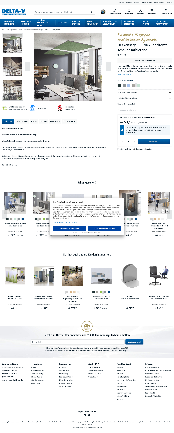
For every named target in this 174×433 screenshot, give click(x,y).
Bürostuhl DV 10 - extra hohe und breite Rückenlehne (130, 297)
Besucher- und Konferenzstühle (126, 380)
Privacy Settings (35, 383)
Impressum (34, 367)
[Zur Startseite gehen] (14, 12)
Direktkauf (129, 2)
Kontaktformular (18, 380)
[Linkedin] (89, 415)
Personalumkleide (150, 393)
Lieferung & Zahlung (37, 377)
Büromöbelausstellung (66, 380)
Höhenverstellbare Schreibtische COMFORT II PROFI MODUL (159, 225)
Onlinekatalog (63, 374)
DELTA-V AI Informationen (96, 370)
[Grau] (18, 219)
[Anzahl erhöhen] (134, 141)
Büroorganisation (122, 386)
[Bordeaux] (154, 292)
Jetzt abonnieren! (134, 342)
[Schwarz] (162, 292)
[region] (56, 67)
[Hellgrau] (11, 219)
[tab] (8, 121)
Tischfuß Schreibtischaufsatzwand (101, 297)
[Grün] (43, 219)
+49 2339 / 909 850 (10, 370)
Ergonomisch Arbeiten (152, 374)
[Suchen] (91, 12)
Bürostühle (120, 374)
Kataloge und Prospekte (66, 377)
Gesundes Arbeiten (94, 367)
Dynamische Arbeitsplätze (153, 396)
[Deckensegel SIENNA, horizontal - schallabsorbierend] (68, 67)
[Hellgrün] (15, 219)
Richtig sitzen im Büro (152, 380)
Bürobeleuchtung (150, 383)
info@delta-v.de (9, 376)
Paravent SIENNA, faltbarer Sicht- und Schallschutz (129, 224)
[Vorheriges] (27, 66)
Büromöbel (120, 367)
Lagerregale (120, 399)
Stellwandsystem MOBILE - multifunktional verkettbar (15, 297)
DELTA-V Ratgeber (147, 2)
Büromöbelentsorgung (66, 383)
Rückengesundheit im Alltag (154, 377)
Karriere (121, 2)
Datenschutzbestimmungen (85, 348)
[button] (12, 43)
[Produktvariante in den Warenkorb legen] (166, 219)
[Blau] (22, 219)
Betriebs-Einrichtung (123, 396)
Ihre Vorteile (63, 367)
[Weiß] (162, 219)
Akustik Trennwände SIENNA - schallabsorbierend (15, 224)
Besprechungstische (123, 377)
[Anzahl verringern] (122, 141)
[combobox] (61, 12)
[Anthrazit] (7, 219)
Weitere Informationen (125, 74)
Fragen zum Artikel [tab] (69, 121)
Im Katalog (123, 55)
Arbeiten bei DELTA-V (94, 374)
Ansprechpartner (159, 2)
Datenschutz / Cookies (37, 380)
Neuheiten (137, 2)
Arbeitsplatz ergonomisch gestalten (156, 386)
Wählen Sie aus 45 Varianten (145, 60)
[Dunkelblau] (166, 292)
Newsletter (169, 2)
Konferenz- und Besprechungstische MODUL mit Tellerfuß (44, 298)
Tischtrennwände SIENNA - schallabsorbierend (44, 224)
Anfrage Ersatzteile (65, 386)
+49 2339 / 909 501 (10, 373)
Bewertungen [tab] (55, 121)
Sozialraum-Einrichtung (124, 393)
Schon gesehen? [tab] (87, 182)
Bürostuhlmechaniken (152, 367)
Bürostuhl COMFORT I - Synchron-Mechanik (159, 297)
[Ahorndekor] (158, 219)
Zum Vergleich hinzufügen (144, 149)
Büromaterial (121, 390)
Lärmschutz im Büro (151, 390)
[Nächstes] (108, 66)
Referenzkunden (93, 377)
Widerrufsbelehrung (37, 374)
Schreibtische (121, 370)
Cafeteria (119, 383)
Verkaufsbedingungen (37, 370)
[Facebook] (85, 415)
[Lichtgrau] (151, 219)
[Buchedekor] (155, 219)
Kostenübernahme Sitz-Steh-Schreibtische (158, 370)
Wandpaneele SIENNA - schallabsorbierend (73, 297)
